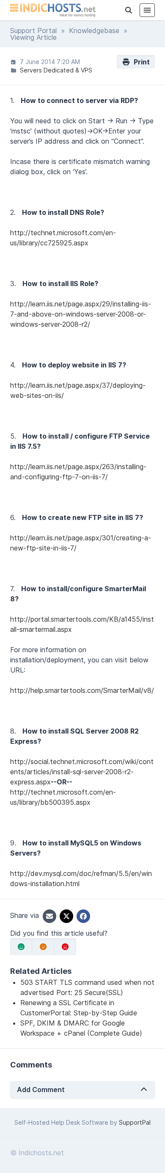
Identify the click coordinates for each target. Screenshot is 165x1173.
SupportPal (135, 1122)
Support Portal (33, 30)
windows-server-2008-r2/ (50, 324)
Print (140, 62)
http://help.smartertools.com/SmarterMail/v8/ (82, 690)
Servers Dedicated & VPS (56, 70)
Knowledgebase (94, 30)
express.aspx (30, 782)
